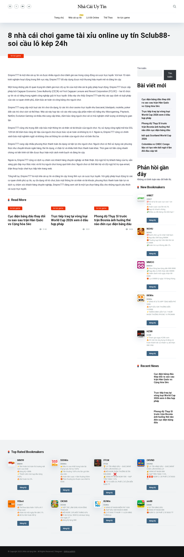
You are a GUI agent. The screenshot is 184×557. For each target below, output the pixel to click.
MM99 (20, 460)
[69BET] (140, 201)
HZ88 (149, 331)
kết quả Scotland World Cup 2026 (156, 137)
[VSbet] (11, 506)
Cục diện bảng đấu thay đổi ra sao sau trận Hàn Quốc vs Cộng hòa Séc (26, 220)
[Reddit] (29, 6)
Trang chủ (59, 17)
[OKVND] (140, 465)
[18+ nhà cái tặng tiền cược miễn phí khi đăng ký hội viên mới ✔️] (92, 6)
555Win (64, 460)
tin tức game (123, 17)
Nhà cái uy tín (75, 17)
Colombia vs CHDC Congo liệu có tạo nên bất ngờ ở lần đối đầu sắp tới (157, 147)
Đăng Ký (152, 220)
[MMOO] (140, 267)
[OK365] (54, 506)
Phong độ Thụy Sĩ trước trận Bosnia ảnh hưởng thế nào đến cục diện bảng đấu (112, 220)
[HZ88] (140, 336)
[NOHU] (140, 234)
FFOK (106, 460)
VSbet (20, 501)
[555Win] (54, 465)
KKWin (150, 295)
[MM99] (11, 465)
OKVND (150, 460)
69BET (150, 195)
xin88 (149, 501)
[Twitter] (16, 6)
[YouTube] (23, 6)
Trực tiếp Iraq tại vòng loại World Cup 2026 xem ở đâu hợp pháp (69, 220)
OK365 (63, 501)
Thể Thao (108, 17)
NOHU (150, 228)
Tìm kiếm (141, 68)
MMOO (150, 262)
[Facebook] (10, 6)
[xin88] (140, 506)
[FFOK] (97, 465)
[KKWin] (140, 301)
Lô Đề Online (92, 17)
